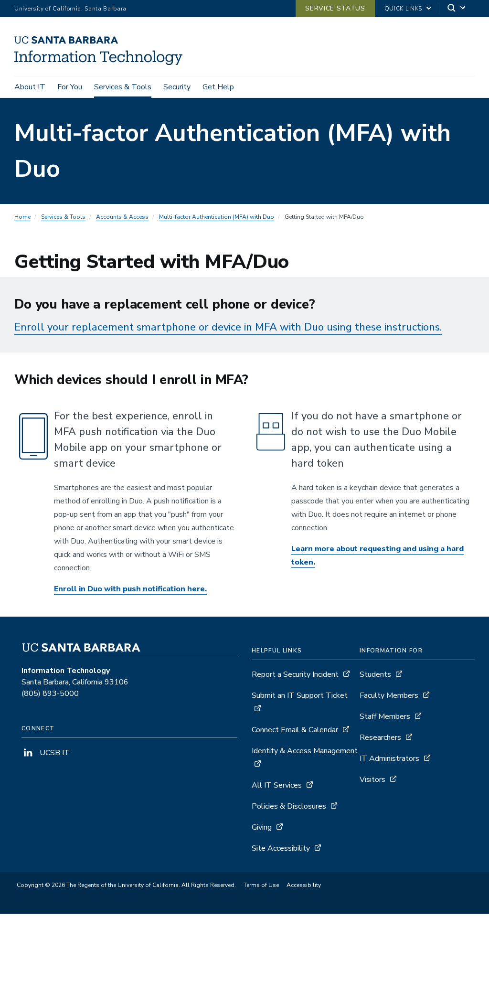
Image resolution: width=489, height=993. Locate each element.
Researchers (380, 737)
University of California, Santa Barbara (70, 8)
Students (375, 674)
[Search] (457, 8)
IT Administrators (389, 758)
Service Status (335, 8)
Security (177, 87)
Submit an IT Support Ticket (300, 695)
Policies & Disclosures (289, 806)
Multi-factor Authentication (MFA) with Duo (216, 217)
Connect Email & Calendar (295, 730)
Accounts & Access (122, 217)
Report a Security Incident (295, 674)
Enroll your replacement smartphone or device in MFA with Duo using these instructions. (228, 327)
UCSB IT (54, 752)
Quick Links (403, 8)
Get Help (218, 87)
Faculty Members (389, 695)
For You (69, 87)
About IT (29, 87)
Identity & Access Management (305, 751)
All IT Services (277, 785)
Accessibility (304, 885)
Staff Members (385, 716)
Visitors (372, 779)
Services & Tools (122, 87)
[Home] (102, 62)
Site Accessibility (281, 848)
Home (22, 217)
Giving (262, 827)
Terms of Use (261, 885)
